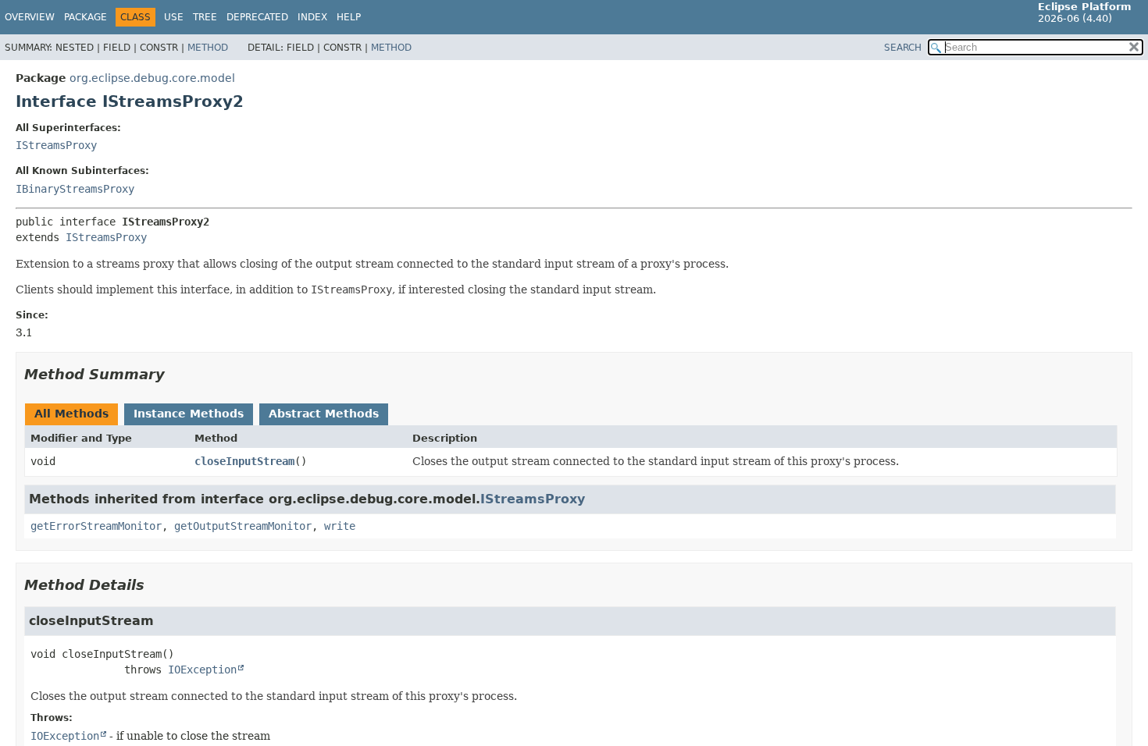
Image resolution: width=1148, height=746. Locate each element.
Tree (205, 17)
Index (312, 17)
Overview (30, 17)
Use (174, 17)
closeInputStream (244, 461)
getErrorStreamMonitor (96, 526)
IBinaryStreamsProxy (75, 189)
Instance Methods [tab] (189, 413)
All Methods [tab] (71, 413)
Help (349, 17)
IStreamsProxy (56, 145)
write (339, 526)
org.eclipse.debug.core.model (152, 78)
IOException (202, 669)
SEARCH (903, 47)
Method (207, 47)
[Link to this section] (175, 374)
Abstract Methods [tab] (324, 413)
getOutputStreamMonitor (243, 526)
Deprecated (257, 17)
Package (85, 17)
